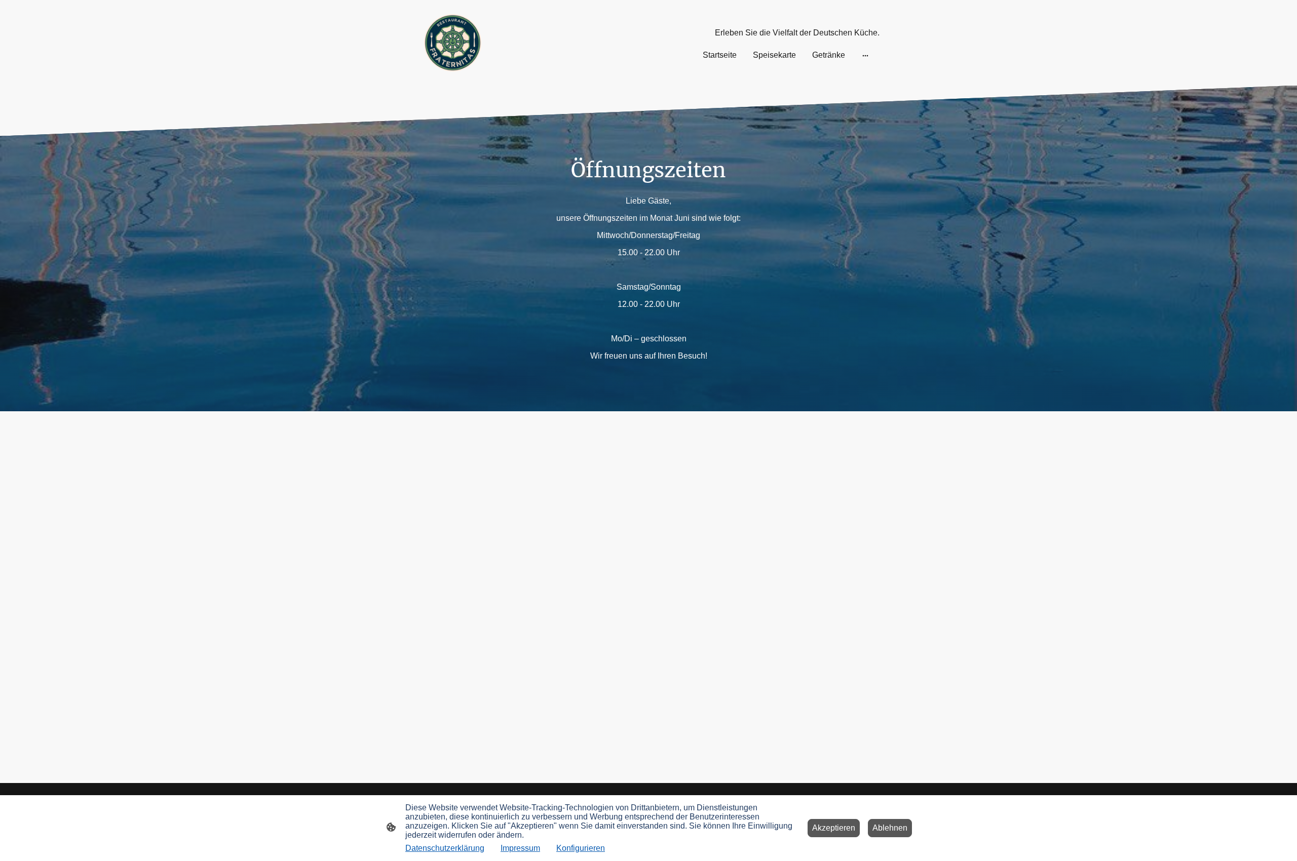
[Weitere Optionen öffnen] (865, 55)
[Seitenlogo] (452, 43)
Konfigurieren (580, 848)
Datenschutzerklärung (444, 848)
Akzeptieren (833, 828)
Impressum (520, 848)
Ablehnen (889, 828)
